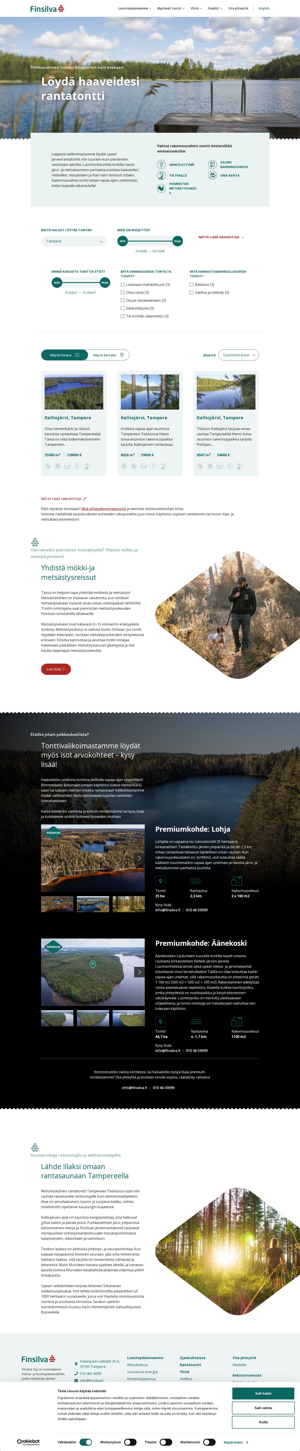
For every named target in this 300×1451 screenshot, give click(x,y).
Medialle (239, 1364)
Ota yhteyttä (238, 8)
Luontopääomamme (133, 8)
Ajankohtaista (192, 1357)
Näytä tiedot (233, 1442)
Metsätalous (137, 1364)
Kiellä (263, 1422)
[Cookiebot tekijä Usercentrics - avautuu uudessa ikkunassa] (28, 1442)
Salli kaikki (263, 1393)
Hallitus (186, 1378)
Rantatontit (190, 1364)
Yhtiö (195, 8)
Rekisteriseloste (247, 1375)
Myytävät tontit (169, 8)
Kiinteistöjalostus (141, 1378)
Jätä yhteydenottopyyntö (104, 508)
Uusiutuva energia (142, 1371)
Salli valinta (263, 1408)
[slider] (122, 241)
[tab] (64, 354)
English (264, 8)
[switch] (125, 1442)
